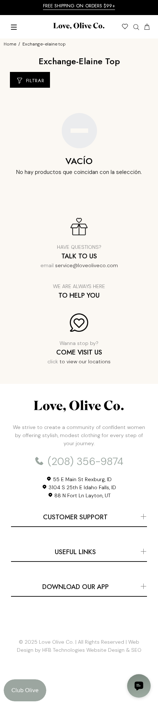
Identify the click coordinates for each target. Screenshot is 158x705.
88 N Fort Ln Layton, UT (82, 495)
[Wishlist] (124, 27)
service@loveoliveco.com (86, 265)
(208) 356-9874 (84, 461)
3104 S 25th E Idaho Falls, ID (81, 487)
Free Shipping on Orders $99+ (79, 5)
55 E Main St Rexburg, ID (81, 479)
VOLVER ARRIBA (79, 689)
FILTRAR (35, 80)
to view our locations (85, 361)
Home (10, 44)
